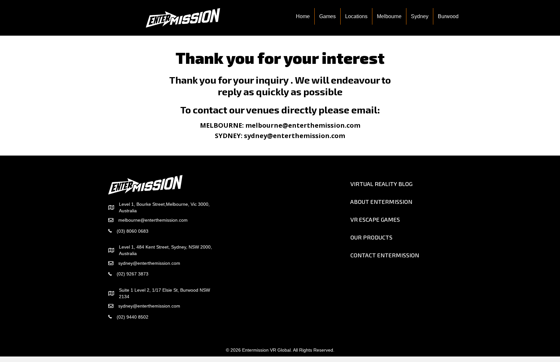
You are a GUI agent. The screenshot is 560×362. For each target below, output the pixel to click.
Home (303, 16)
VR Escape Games (375, 219)
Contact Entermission (384, 255)
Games (327, 16)
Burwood (448, 16)
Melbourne (389, 16)
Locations (356, 16)
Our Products (371, 237)
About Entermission (381, 201)
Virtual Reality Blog (381, 183)
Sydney (419, 16)
